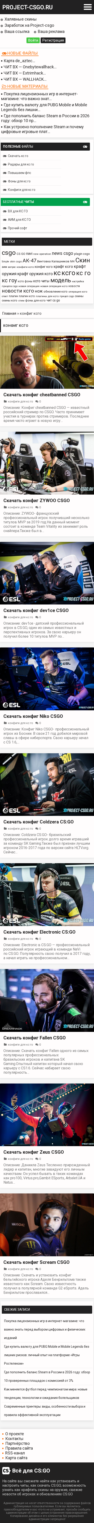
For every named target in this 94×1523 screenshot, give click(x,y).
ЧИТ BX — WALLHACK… (25, 79)
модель (60, 280)
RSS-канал (15, 1453)
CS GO (21, 254)
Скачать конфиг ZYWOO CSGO (36, 500)
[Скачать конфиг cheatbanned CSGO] (47, 387)
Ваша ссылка (17, 31)
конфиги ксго (25, 267)
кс (57, 273)
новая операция (28, 286)
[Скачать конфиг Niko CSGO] (47, 709)
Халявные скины (21, 19)
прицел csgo (67, 296)
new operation (42, 254)
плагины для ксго (47, 296)
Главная (9, 313)
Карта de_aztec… (19, 60)
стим (21, 300)
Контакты (14, 1438)
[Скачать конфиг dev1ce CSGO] (47, 603)
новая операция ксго (54, 286)
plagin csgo (82, 254)
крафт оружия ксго (35, 273)
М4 (72, 261)
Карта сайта (16, 1457)
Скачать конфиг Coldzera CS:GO (38, 822)
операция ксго (77, 291)
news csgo (62, 253)
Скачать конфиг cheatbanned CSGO (41, 394)
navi (29, 253)
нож (39, 291)
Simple (5, 261)
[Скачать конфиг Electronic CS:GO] (47, 925)
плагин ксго (27, 296)
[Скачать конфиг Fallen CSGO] (47, 1030)
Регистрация (53, 40)
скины (79, 296)
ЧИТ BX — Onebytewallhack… (30, 66)
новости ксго (18, 291)
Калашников (60, 261)
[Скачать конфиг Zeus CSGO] (47, 1145)
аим (4, 267)
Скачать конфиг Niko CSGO (33, 716)
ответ (5, 296)
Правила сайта (19, 1448)
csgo (9, 252)
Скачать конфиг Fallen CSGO (34, 1038)
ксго (68, 273)
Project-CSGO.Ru (27, 7)
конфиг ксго (44, 267)
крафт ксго (63, 266)
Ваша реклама (51, 31)
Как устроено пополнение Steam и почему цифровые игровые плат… (42, 129)
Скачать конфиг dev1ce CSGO (36, 610)
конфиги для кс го (20, 401)
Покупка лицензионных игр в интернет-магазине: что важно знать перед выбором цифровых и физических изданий (44, 1329)
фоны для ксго (35, 300)
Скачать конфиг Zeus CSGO (33, 1152)
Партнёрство (17, 1443)
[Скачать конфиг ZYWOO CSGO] (47, 493)
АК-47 (29, 261)
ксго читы (41, 281)
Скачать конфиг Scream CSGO (36, 1262)
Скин (82, 260)
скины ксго (9, 300)
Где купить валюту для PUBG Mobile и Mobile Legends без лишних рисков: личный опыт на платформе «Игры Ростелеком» (46, 1355)
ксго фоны (25, 281)
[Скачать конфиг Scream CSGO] (47, 1255)
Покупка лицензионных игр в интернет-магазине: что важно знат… (39, 96)
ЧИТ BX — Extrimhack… (25, 73)
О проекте (14, 1433)
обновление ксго (56, 291)
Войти (33, 40)
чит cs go (53, 300)
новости (74, 286)
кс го (83, 273)
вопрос (12, 267)
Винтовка (44, 261)
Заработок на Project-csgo (29, 25)
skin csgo (16, 261)
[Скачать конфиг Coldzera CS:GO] (47, 814)
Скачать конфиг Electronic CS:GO (39, 932)
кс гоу (9, 280)
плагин (13, 296)
